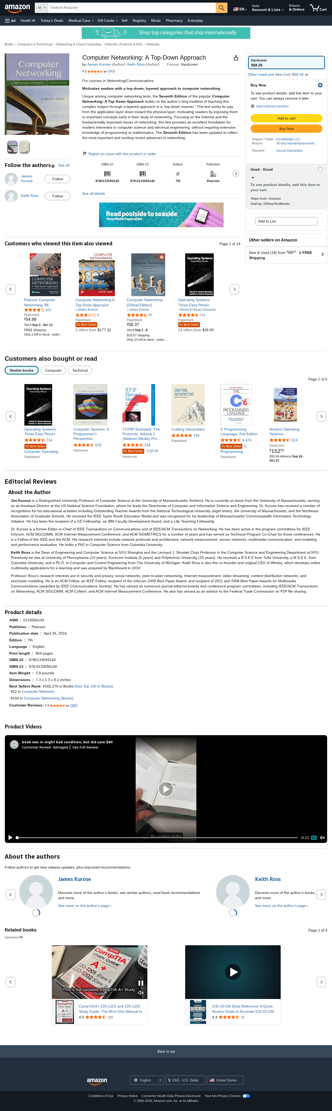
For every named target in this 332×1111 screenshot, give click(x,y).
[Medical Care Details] (93, 20)
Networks (153, 44)
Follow (57, 179)
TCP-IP (140, 451)
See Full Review (85, 747)
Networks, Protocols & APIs (123, 44)
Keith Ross (136, 64)
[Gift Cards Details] (116, 20)
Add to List (267, 221)
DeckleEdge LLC (288, 139)
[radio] (286, 62)
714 (49, 440)
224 (294, 440)
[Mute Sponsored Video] (140, 993)
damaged (60, 747)
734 (196, 435)
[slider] (157, 837)
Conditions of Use (101, 1096)
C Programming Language (233, 449)
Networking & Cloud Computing (78, 44)
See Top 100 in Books (94, 686)
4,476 (247, 440)
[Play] (9, 837)
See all (63, 165)
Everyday (195, 20)
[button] (10, 21)
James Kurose (99, 64)
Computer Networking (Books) (48, 698)
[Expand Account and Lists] (283, 10)
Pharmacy (174, 20)
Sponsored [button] (12, 937)
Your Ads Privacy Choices (223, 1096)
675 (98, 445)
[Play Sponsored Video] (233, 972)
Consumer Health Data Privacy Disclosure (171, 1096)
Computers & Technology (35, 44)
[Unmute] (322, 838)
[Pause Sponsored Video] (140, 983)
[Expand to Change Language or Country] (246, 9)
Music (156, 20)
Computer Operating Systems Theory (41, 449)
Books (9, 44)
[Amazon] (18, 7)
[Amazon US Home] (97, 1082)
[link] (45, 302)
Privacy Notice (127, 1096)
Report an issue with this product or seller (122, 154)
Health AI (27, 20)
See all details (93, 193)
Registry (139, 20)
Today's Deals (51, 20)
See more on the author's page (83, 906)
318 (147, 445)
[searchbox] (132, 8)
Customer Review (36, 747)
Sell (124, 20)
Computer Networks (38, 691)
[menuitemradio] (314, 838)
